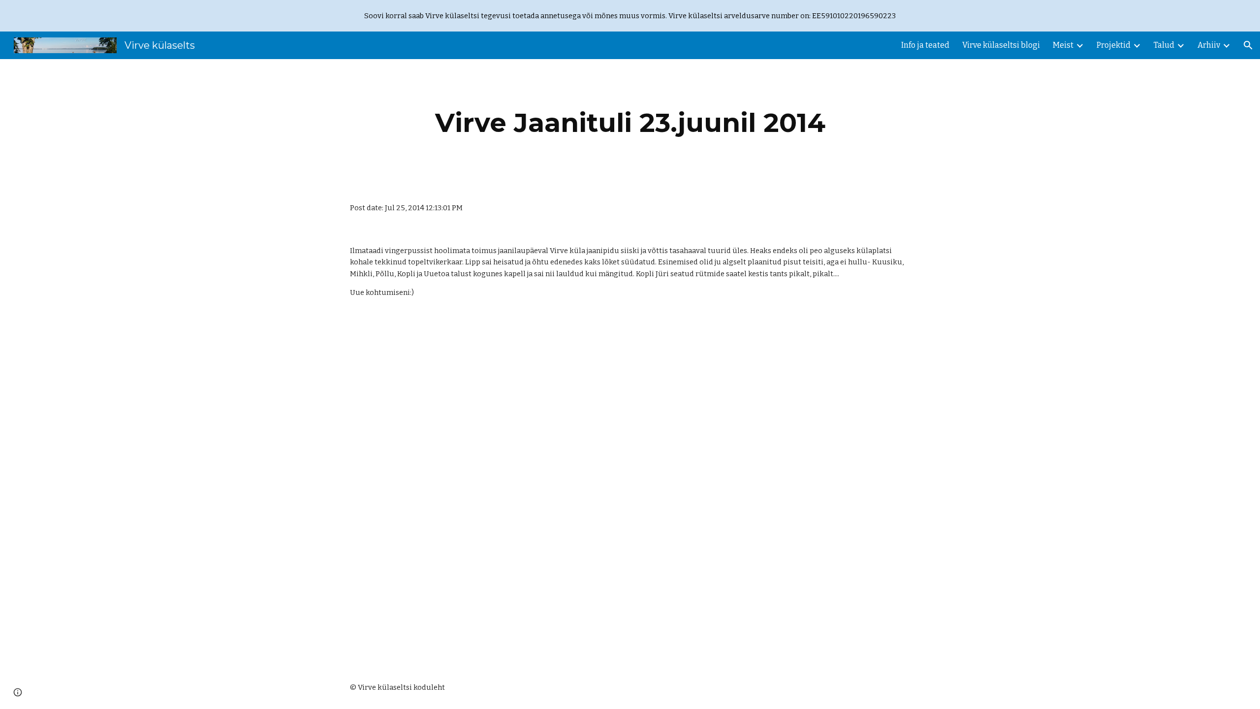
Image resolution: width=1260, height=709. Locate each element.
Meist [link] (1063, 45)
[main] (630, 122)
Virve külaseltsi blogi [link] (1001, 45)
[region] (630, 16)
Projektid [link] (1114, 45)
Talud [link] (1164, 45)
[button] (1248, 45)
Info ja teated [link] (925, 45)
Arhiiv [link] (1208, 45)
